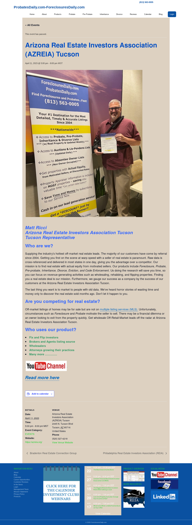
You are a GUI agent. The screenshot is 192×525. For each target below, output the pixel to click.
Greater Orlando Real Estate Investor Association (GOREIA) (106, 479)
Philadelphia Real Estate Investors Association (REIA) (133, 453)
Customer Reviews (21, 482)
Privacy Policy (19, 494)
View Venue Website (62, 442)
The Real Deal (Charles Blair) (103, 470)
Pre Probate (87, 14)
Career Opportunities (22, 480)
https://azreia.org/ (33, 442)
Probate (72, 14)
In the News (18, 485)
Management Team (21, 489)
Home (32, 14)
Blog (160, 14)
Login (172, 14)
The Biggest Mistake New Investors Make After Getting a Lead (105, 489)
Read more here (42, 377)
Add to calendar (40, 393)
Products (57, 14)
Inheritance (104, 14)
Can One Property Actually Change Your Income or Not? (105, 498)
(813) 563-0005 (146, 2)
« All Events (32, 25)
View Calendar (102, 513)
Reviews (133, 14)
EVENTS (29, 434)
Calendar (147, 14)
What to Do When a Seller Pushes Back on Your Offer (106, 507)
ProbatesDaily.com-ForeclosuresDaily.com (49, 7)
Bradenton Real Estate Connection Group (53, 453)
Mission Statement (21, 492)
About (44, 14)
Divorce (119, 14)
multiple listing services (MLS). (119, 309)
